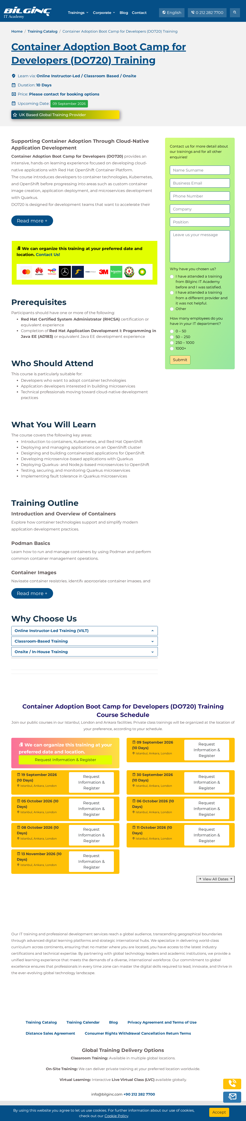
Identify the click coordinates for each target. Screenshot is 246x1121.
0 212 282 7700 (209, 12)
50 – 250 (183, 336)
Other (181, 308)
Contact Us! (48, 254)
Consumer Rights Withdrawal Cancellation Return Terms (138, 1033)
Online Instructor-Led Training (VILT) (52, 630)
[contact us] (232, 1096)
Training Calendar (83, 1022)
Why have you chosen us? (193, 269)
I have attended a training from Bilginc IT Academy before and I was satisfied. (199, 281)
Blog (124, 12)
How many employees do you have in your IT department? (196, 321)
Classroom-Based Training (41, 641)
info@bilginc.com (107, 1094)
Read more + (32, 221)
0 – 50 (181, 331)
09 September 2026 (69, 103)
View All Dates (215, 879)
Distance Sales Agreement (50, 1033)
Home (17, 31)
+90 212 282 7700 (139, 1094)
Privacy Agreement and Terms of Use (162, 1022)
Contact (139, 12)
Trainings (77, 12)
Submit (180, 360)
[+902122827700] (232, 1085)
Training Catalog (42, 31)
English (173, 12)
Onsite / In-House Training (41, 652)
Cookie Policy (116, 1116)
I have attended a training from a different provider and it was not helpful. (202, 297)
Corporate (102, 12)
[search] (235, 12)
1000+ (181, 348)
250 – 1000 (185, 342)
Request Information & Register (65, 759)
